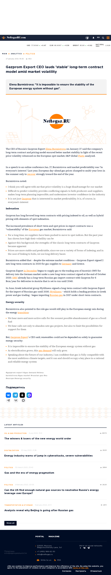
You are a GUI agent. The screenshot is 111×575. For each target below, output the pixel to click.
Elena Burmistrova (56, 149)
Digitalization (11, 450)
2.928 (107, 45)
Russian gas (56, 295)
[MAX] (23, 400)
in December (30, 271)
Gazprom (26, 199)
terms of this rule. (81, 568)
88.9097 (58, 45)
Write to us (46, 560)
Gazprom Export (19, 337)
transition (23, 313)
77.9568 (34, 45)
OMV (14, 278)
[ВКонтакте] (15, 400)
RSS (59, 560)
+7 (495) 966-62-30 (46, 551)
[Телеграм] (8, 400)
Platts (81, 156)
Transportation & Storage (18, 505)
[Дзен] (22, 395)
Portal (39, 536)
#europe (10, 378)
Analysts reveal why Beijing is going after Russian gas (38, 510)
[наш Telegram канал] (87, 37)
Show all (10, 523)
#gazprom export (14, 373)
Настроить (81, 571)
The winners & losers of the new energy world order (37, 439)
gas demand (45, 351)
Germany (67, 264)
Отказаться (96, 571)
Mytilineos (56, 292)
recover (31, 174)
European (34, 229)
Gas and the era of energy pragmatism (29, 473)
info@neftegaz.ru (45, 554)
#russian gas (37, 375)
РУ (98, 38)
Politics (8, 467)
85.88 (82, 45)
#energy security (22, 378)
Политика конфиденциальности (15, 552)
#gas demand (29, 373)
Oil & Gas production (15, 433)
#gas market (24, 375)
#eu (45, 375)
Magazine (54, 536)
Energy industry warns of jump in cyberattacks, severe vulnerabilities (48, 456)
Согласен (66, 571)
